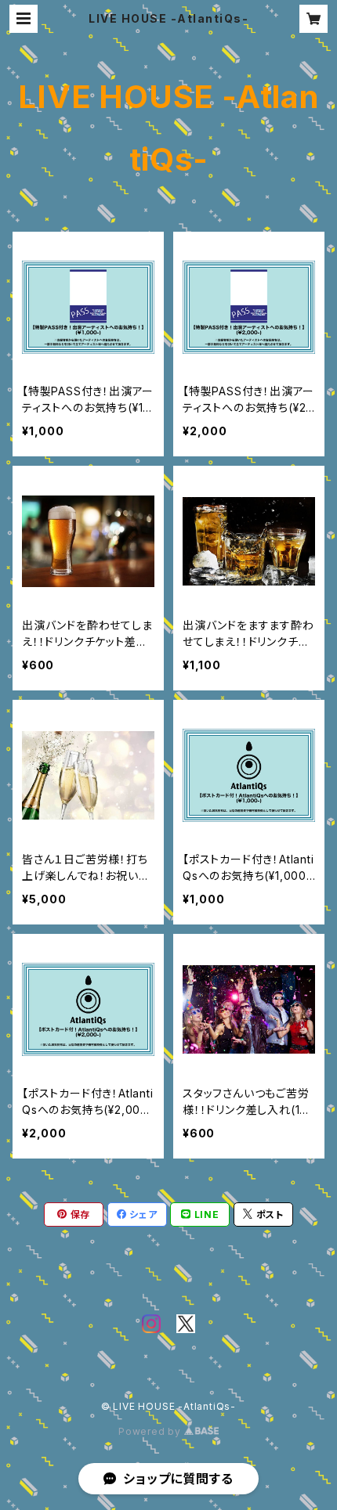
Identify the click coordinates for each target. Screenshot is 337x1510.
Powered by (151, 1431)
